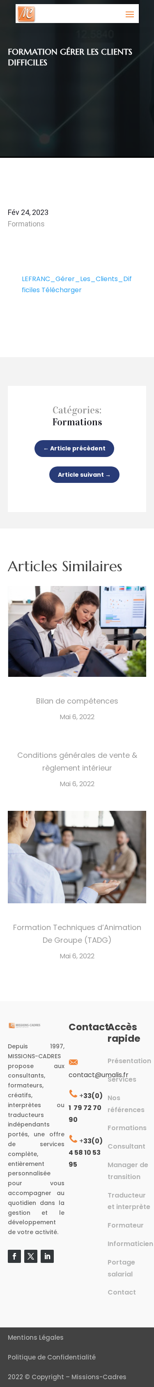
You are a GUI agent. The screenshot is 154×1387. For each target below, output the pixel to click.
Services (122, 1079)
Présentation (129, 1061)
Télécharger (61, 290)
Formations (26, 223)
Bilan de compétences (77, 701)
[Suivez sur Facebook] (14, 1256)
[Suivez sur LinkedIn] (47, 1256)
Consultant (126, 1146)
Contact (122, 1292)
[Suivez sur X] (30, 1256)
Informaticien (130, 1244)
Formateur (126, 1225)
